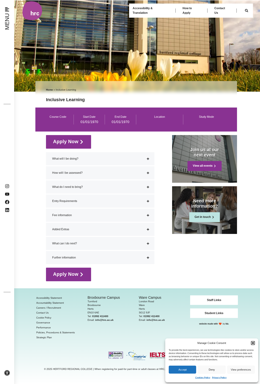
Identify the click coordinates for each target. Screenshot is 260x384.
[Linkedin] (7, 210)
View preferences (241, 369)
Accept (182, 369)
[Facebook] (7, 202)
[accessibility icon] (7, 373)
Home (49, 89)
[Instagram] (7, 186)
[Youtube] (7, 194)
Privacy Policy (219, 377)
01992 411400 (100, 316)
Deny (212, 369)
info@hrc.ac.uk (104, 319)
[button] (253, 343)
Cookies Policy (202, 377)
